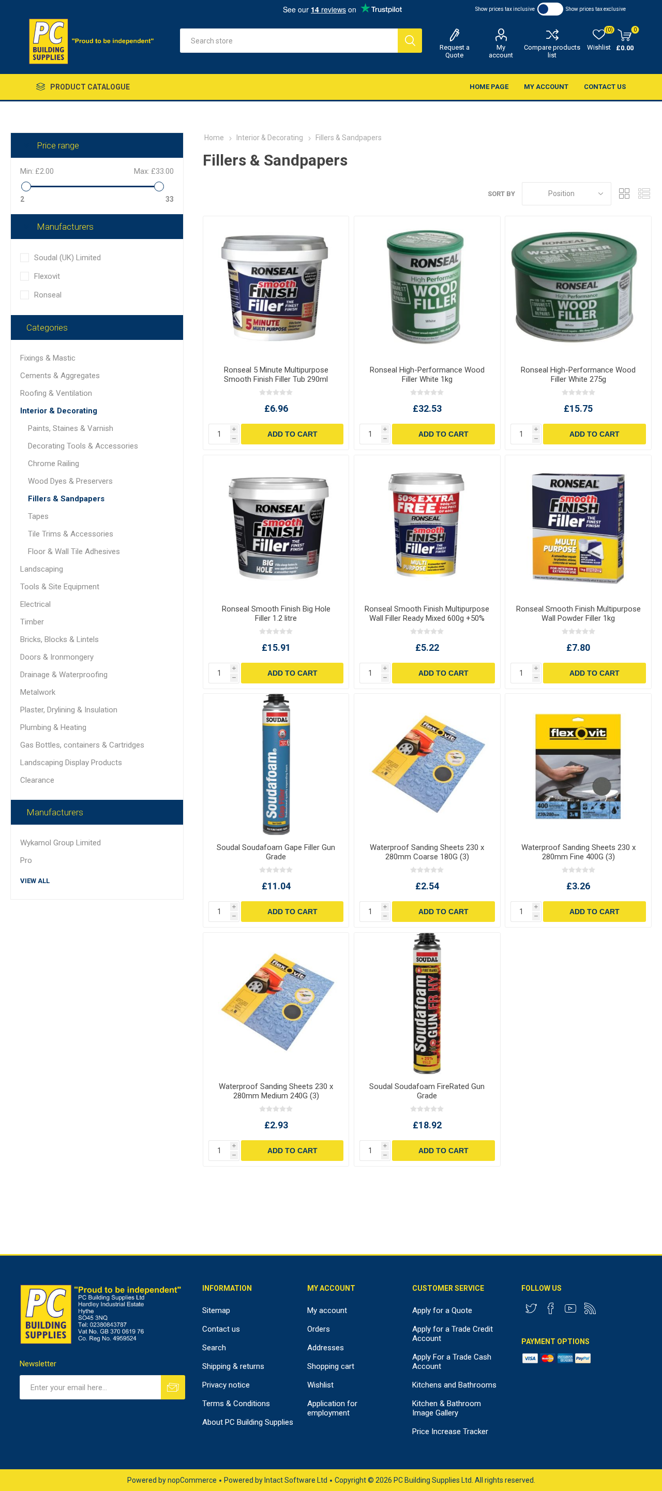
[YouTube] (570, 1308)
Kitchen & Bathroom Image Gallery (446, 1408)
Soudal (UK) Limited (67, 257)
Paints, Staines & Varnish (70, 428)
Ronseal (48, 295)
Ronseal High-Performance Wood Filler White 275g (578, 374)
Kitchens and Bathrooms (454, 1385)
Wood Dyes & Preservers (70, 481)
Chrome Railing (53, 463)
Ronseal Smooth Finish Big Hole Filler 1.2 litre (276, 613)
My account (501, 51)
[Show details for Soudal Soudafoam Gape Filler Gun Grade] (276, 764)
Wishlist (320, 1385)
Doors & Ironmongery (57, 657)
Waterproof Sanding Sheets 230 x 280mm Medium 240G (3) (276, 1091)
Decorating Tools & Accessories (83, 446)
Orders (318, 1329)
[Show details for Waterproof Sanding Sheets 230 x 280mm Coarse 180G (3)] (427, 764)
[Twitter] (531, 1308)
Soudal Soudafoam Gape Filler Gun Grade (276, 852)
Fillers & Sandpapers (66, 498)
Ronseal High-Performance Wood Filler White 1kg (427, 374)
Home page (489, 87)
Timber (32, 622)
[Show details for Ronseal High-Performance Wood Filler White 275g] (578, 286)
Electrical (35, 604)
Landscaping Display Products (71, 762)
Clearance (37, 780)
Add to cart (292, 434)
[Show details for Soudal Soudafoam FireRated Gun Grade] (427, 1003)
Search (410, 40)
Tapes (38, 516)
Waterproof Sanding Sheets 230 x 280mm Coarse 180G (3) (427, 852)
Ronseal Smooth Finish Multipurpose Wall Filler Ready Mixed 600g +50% (427, 613)
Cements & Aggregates (60, 375)
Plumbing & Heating (53, 727)
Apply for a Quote (442, 1310)
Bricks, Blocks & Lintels (59, 639)
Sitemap (216, 1310)
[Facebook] (551, 1308)
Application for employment (332, 1408)
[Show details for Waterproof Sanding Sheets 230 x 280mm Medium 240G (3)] (276, 1003)
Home (214, 137)
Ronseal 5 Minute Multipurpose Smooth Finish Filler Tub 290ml (276, 374)
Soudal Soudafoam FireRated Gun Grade (427, 1091)
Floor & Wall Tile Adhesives (74, 551)
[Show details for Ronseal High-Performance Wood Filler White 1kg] (427, 286)
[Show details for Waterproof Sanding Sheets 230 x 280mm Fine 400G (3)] (578, 764)
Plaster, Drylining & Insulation (68, 709)
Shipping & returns (233, 1366)
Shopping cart (330, 1366)
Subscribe (173, 1387)
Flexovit (47, 276)
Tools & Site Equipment (59, 586)
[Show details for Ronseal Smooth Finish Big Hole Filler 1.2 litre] (276, 526)
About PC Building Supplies (247, 1422)
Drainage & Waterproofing (64, 674)
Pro (26, 860)
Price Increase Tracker (450, 1431)
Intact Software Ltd (295, 1480)
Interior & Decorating (58, 410)
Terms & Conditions (236, 1403)
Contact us (605, 87)
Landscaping (41, 569)
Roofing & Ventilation (56, 393)
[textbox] (289, 40)
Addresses (325, 1347)
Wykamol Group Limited (60, 842)
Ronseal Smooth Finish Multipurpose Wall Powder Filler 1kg (578, 613)
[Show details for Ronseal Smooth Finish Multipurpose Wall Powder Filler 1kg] (578, 526)
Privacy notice (226, 1385)
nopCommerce (192, 1480)
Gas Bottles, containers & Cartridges (82, 745)
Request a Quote (455, 51)
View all (35, 881)
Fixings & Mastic (48, 358)
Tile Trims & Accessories (70, 534)
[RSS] (590, 1308)
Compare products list (552, 51)
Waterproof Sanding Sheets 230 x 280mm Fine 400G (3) (578, 852)
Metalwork (37, 692)
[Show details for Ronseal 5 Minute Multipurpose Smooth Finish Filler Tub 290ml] (276, 286)
